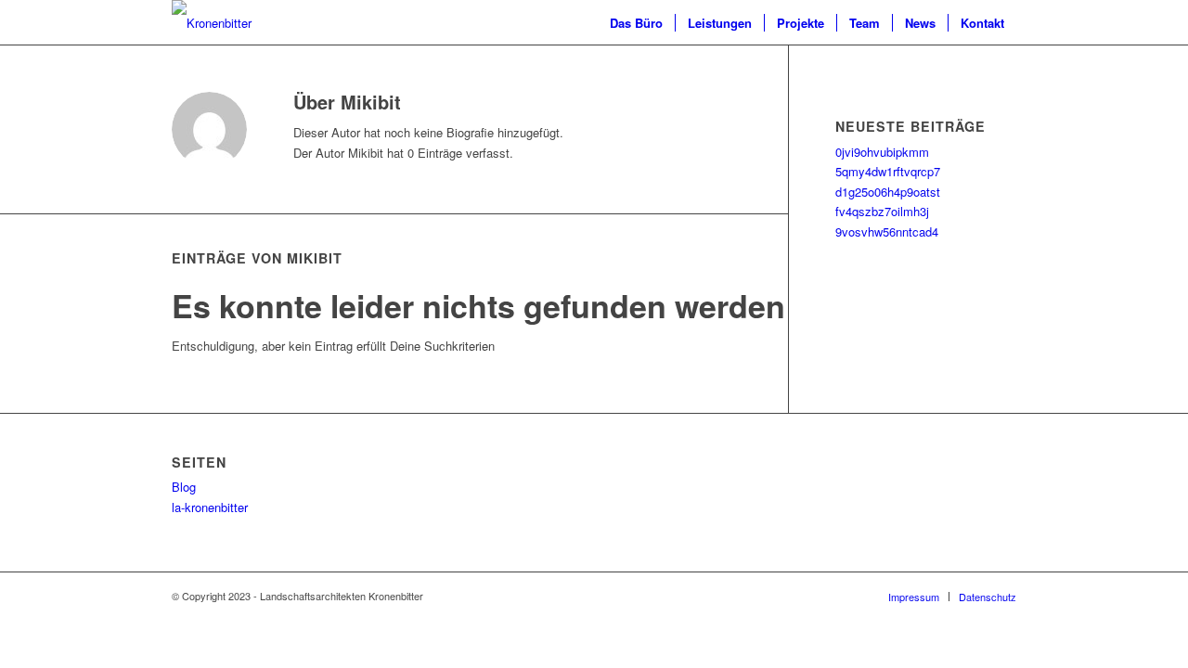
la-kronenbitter (210, 507)
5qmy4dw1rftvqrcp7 (887, 171)
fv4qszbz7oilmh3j (882, 211)
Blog (184, 486)
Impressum (913, 596)
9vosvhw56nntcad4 (886, 231)
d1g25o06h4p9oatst (887, 191)
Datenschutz (987, 596)
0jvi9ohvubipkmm (882, 152)
